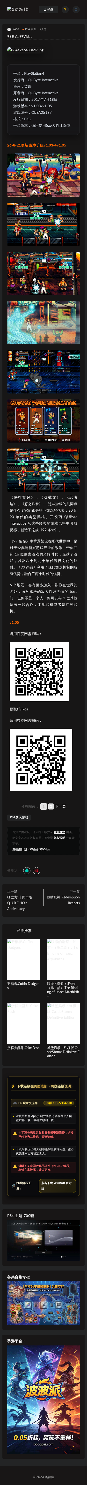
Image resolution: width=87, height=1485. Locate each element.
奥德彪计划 (19, 849)
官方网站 (59, 832)
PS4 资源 (30, 29)
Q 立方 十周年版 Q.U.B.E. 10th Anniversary (19, 903)
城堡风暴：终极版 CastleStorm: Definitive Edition (63, 1052)
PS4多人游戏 (19, 817)
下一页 (60, 806)
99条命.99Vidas (39, 849)
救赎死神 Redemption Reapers (63, 900)
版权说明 (59, 837)
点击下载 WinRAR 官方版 (56, 1186)
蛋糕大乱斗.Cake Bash (23, 1048)
